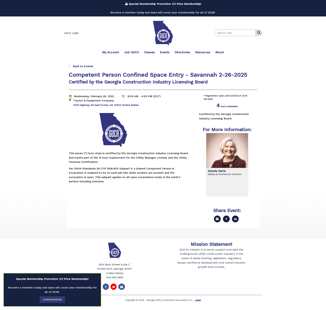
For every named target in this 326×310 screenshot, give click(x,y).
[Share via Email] (217, 219)
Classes (149, 52)
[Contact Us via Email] (121, 287)
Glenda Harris (217, 171)
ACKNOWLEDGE (52, 299)
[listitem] (67, 32)
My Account (110, 52)
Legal (198, 300)
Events (164, 52)
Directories (182, 52)
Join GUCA (131, 52)
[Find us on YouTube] (114, 287)
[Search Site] (258, 33)
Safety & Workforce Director (225, 174)
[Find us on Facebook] (106, 287)
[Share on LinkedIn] (235, 219)
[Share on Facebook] (226, 219)
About (219, 52)
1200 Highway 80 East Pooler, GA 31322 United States (106, 105)
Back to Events (82, 66)
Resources (202, 52)
